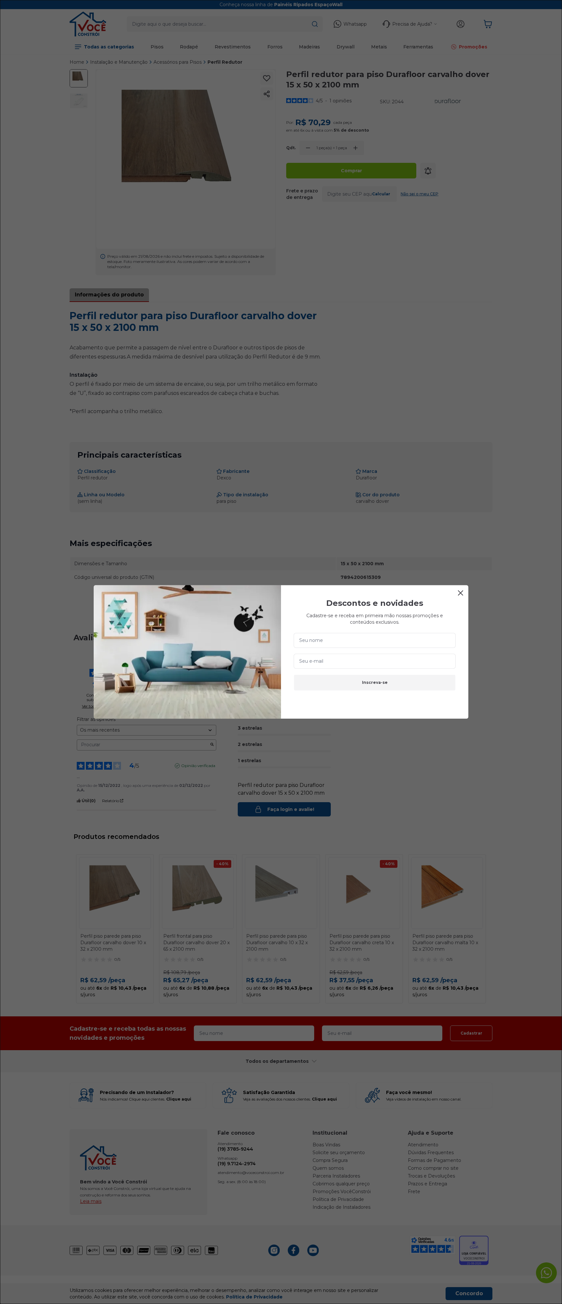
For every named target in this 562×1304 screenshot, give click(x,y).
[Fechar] (460, 593)
